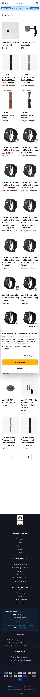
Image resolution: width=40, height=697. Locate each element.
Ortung (20, 596)
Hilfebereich (20, 693)
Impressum (11, 686)
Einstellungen (29, 356)
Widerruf (29, 686)
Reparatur (20, 574)
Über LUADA (20, 539)
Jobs (20, 542)
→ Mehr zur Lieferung (30, 646)
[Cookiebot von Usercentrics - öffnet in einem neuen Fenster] (29, 327)
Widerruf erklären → (10, 689)
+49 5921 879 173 (20, 615)
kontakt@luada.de (20, 618)
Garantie (20, 571)
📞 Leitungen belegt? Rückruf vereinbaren (20, 625)
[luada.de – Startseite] (20, 3)
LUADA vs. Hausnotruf (20, 599)
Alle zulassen (20, 362)
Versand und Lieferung (20, 564)
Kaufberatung (20, 546)
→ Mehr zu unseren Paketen (20, 664)
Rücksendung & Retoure (20, 568)
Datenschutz (18, 686)
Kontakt (20, 549)
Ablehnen (20, 368)
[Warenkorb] (37, 3)
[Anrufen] (32, 3)
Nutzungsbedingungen (29, 689)
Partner (20, 552)
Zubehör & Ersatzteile (20, 578)
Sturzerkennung (20, 593)
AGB (25, 686)
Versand (19, 689)
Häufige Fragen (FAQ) (20, 581)
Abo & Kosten (20, 603)
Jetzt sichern (34, 8)
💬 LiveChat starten (20, 627)
